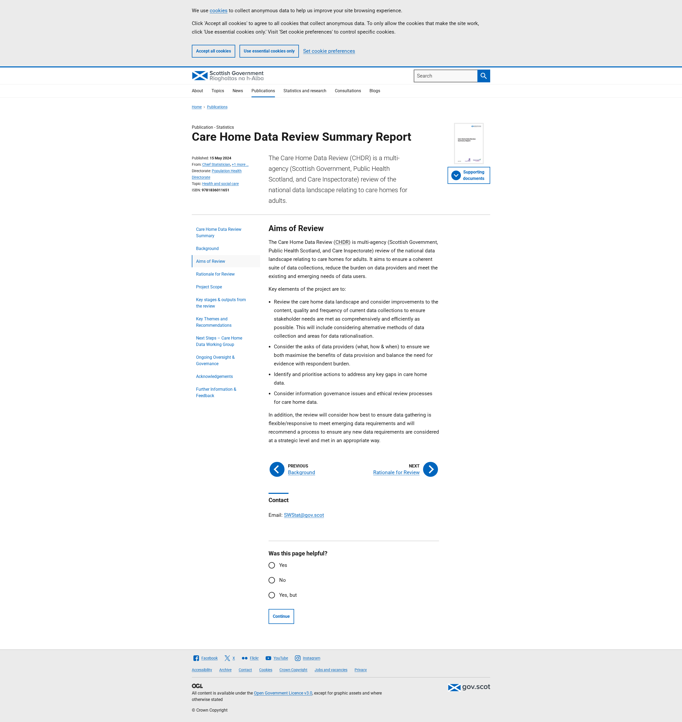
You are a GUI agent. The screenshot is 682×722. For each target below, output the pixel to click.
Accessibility (202, 670)
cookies (219, 10)
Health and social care (220, 183)
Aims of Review (210, 261)
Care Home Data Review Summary (218, 232)
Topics (218, 90)
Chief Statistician (216, 164)
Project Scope (209, 286)
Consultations (348, 90)
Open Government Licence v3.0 (283, 693)
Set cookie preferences (329, 51)
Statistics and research (304, 90)
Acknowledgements (214, 376)
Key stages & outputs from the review (221, 303)
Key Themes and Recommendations (214, 322)
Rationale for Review (215, 274)
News (238, 90)
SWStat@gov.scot (304, 515)
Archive (225, 670)
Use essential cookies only (269, 51)
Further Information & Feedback (216, 392)
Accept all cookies (213, 51)
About (197, 90)
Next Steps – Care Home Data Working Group (219, 341)
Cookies (265, 670)
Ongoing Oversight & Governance (215, 360)
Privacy (361, 670)
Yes (283, 565)
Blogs (375, 90)
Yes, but (288, 595)
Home (197, 107)
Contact (245, 670)
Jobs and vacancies (331, 670)
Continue (281, 616)
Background (207, 248)
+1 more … (240, 164)
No (282, 580)
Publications (263, 90)
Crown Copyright (293, 670)
